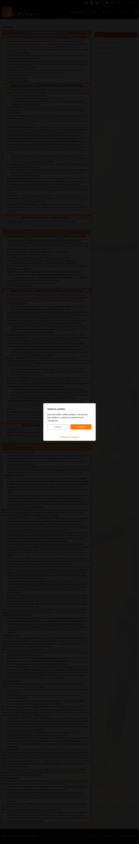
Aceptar (81, 427)
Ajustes (57, 427)
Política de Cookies (69, 437)
